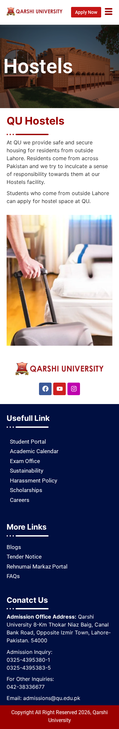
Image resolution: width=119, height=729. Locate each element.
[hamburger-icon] (108, 12)
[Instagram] (73, 389)
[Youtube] (59, 389)
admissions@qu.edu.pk (51, 698)
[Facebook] (45, 389)
